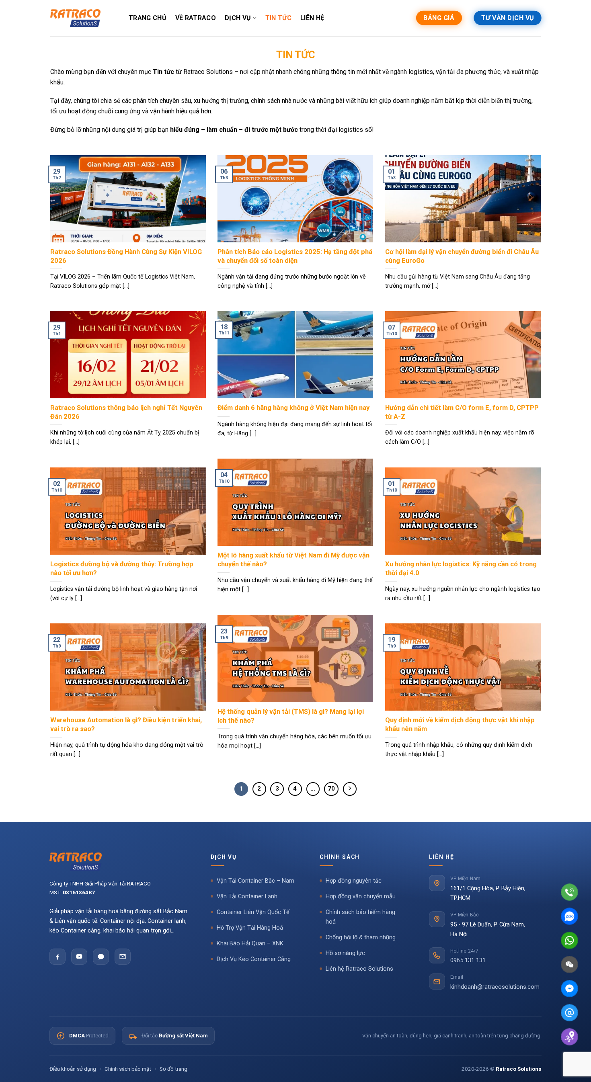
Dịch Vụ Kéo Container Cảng (254, 959)
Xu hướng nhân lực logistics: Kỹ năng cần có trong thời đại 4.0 (461, 568)
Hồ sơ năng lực (345, 953)
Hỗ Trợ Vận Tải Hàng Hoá (250, 927)
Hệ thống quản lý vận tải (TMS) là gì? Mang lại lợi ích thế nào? (291, 716)
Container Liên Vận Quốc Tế (253, 912)
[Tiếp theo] (350, 789)
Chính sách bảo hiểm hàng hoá (360, 917)
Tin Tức (278, 18)
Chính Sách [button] (340, 857)
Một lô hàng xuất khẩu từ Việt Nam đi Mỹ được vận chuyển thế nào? (293, 559)
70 (331, 788)
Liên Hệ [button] (441, 857)
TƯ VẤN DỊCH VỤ (507, 18)
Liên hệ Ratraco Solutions (359, 968)
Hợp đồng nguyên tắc (354, 880)
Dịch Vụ (238, 18)
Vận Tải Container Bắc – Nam (255, 880)
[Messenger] (569, 989)
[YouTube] (79, 957)
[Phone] (569, 892)
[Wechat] (569, 964)
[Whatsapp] (569, 940)
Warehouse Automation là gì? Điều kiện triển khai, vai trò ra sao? (126, 724)
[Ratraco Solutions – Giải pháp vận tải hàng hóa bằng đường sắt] (75, 18)
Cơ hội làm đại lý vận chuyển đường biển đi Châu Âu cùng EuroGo (462, 256)
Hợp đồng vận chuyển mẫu (361, 896)
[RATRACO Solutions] (118, 861)
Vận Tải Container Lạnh (247, 896)
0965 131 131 (468, 960)
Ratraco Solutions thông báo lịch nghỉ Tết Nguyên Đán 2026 (126, 412)
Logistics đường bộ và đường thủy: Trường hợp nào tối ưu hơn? (121, 568)
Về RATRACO (195, 18)
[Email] (123, 957)
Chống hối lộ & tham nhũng (361, 937)
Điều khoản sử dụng (72, 1069)
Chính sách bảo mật (128, 1069)
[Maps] (569, 1037)
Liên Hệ (312, 18)
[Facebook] (57, 957)
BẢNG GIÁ (439, 18)
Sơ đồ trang (173, 1069)
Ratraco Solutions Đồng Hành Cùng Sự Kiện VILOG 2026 (126, 256)
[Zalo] (101, 957)
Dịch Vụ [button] (224, 857)
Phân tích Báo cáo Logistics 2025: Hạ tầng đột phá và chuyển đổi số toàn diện (295, 256)
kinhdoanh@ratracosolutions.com (495, 987)
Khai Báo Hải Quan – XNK (250, 943)
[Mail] (569, 1013)
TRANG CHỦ (147, 18)
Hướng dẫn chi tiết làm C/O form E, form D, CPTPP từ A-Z (462, 412)
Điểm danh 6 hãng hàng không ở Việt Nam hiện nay (293, 408)
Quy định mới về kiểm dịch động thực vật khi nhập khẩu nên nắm (460, 724)
